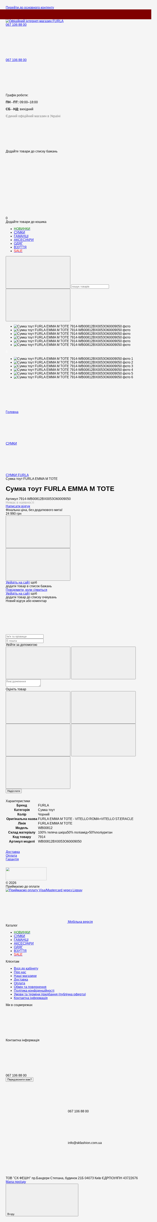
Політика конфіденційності (34, 990)
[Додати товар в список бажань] (38, 564)
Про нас (20, 972)
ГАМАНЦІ (21, 236)
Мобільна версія (80, 921)
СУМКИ (19, 232)
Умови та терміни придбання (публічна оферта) (50, 994)
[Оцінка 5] (38, 772)
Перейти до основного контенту (30, 7)
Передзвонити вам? (19, 1079)
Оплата (19, 983)
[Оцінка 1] (38, 707)
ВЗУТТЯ (20, 247)
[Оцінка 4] (103, 740)
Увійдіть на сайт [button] (18, 582)
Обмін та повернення (30, 987)
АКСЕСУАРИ (24, 240)
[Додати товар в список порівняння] (38, 532)
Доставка (21, 979)
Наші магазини (25, 976)
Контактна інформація (31, 998)
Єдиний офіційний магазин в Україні (33, 116)
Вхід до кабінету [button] (26, 968)
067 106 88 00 (16, 24)
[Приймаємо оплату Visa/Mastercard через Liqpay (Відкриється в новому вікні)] (44, 890)
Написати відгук (18, 506)
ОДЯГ (18, 243)
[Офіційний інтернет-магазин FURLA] (26, 879)
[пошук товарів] (38, 272)
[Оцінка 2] (103, 707)
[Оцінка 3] (38, 740)
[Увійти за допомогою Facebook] (38, 663)
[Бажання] (78, 134)
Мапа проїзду (16, 1181)
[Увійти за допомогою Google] (103, 663)
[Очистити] (38, 305)
